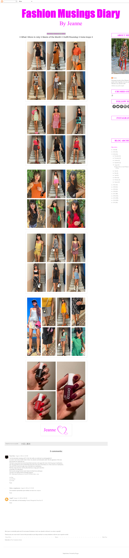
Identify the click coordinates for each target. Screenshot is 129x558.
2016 (114, 196)
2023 (114, 152)
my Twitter (11, 480)
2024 (114, 149)
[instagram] (125, 106)
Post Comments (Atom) (16, 540)
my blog (11, 477)
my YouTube (12, 479)
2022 (114, 154)
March (116, 177)
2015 (114, 198)
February (116, 179)
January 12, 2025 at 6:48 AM (20, 498)
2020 (114, 187)
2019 (114, 189)
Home (56, 537)
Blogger (77, 553)
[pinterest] (121, 106)
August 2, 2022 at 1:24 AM (22, 456)
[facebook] (114, 106)
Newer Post (8, 537)
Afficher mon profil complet (117, 85)
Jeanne (115, 78)
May (115, 173)
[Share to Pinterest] (29, 444)
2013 (114, 202)
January (116, 182)
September (116, 162)
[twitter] (118, 106)
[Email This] (22, 444)
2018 (114, 191)
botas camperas (37, 490)
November (116, 158)
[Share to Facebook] (28, 444)
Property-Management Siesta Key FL (34, 500)
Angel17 (11, 498)
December (116, 156)
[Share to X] (26, 444)
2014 (114, 200)
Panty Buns (12, 456)
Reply (10, 482)
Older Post (104, 537)
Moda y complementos (14, 488)
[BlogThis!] (24, 444)
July (115, 171)
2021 (114, 184)
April (115, 175)
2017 (114, 193)
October (116, 160)
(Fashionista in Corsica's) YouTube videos (26, 474)
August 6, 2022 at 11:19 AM (27, 488)
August (116, 165)
